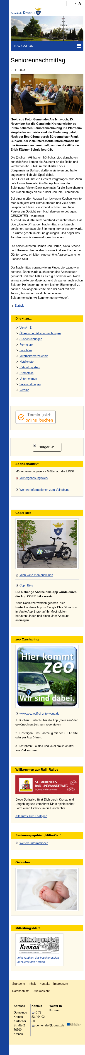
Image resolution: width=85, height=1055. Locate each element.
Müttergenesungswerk (33, 478)
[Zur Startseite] (26, 11)
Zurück (19, 305)
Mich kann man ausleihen (36, 575)
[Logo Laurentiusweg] (47, 784)
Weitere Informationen (33, 843)
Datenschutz (20, 991)
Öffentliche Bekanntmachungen (40, 333)
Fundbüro (25, 350)
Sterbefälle (26, 373)
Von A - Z (25, 327)
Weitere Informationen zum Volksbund (44, 489)
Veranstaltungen (30, 384)
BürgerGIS (47, 447)
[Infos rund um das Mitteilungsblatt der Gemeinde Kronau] (39, 944)
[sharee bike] (47, 544)
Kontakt (44, 983)
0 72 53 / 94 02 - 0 (38, 1017)
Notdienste (26, 361)
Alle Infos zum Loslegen (31, 816)
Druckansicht (41, 991)
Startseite (18, 983)
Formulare (26, 344)
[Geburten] (47, 889)
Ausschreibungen (30, 339)
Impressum (60, 983)
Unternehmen (28, 378)
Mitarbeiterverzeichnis (33, 356)
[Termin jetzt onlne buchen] (35, 423)
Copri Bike (26, 585)
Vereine (24, 390)
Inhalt (32, 983)
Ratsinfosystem (29, 367)
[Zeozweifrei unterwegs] (47, 676)
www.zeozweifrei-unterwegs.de (39, 713)
